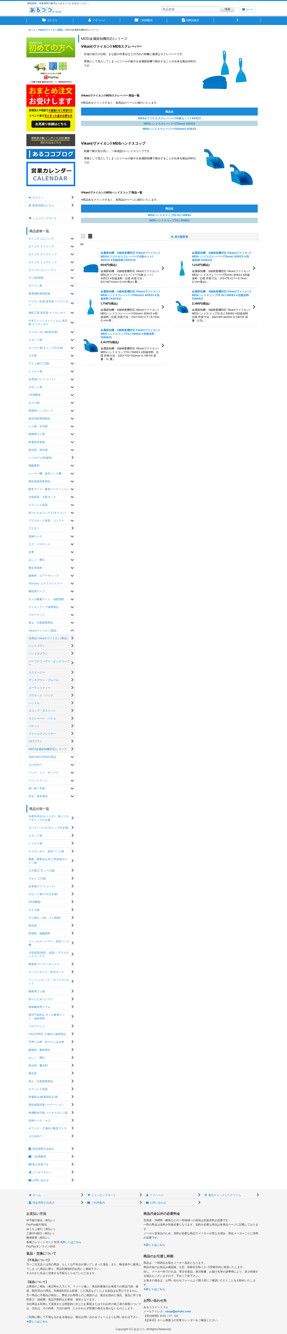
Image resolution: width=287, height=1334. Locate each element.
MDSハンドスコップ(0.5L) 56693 (169, 215)
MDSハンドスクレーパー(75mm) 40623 (169, 123)
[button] (237, 20)
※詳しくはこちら (70, 1242)
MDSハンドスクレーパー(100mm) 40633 (169, 128)
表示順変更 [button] (181, 236)
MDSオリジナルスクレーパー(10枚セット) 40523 (169, 118)
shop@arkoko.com (178, 1311)
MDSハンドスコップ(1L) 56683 (169, 220)
